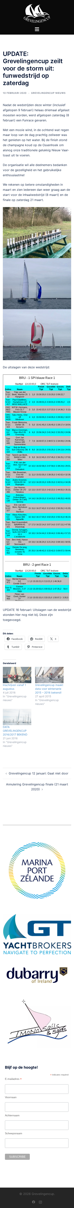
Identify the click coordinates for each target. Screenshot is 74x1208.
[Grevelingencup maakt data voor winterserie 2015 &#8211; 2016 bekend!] (49, 675)
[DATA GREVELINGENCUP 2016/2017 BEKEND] (17, 717)
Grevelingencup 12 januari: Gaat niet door (38, 773)
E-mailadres (13, 1079)
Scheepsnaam (13, 1133)
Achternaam (12, 1115)
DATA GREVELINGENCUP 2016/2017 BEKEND (15, 730)
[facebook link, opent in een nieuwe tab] (33, 1201)
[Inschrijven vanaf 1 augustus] (17, 675)
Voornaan (11, 1097)
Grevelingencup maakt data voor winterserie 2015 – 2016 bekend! (49, 688)
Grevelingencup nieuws (48, 93)
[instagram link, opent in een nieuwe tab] (40, 1201)
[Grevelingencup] (37, 13)
